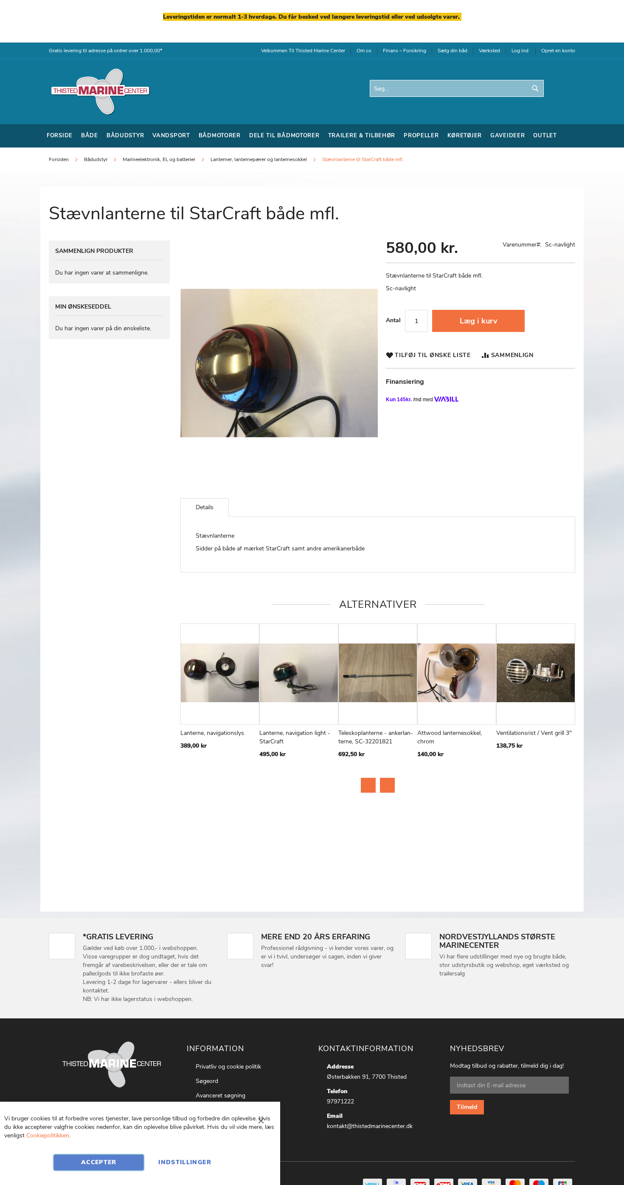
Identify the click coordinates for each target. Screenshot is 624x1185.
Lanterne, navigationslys (212, 733)
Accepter (99, 1162)
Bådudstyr (96, 159)
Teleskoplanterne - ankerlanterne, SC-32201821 (375, 737)
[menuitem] (59, 135)
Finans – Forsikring (404, 50)
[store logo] (100, 92)
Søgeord (207, 1081)
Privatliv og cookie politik (228, 1067)
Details (205, 507)
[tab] (204, 507)
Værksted (489, 50)
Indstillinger (184, 1162)
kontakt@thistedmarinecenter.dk (370, 1126)
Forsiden (59, 159)
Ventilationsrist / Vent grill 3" (534, 733)
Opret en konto (558, 50)
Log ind (520, 50)
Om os (364, 50)
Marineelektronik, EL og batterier (159, 159)
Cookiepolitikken (47, 1135)
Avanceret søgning (220, 1095)
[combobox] (457, 88)
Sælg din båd (452, 50)
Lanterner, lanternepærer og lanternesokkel (259, 159)
